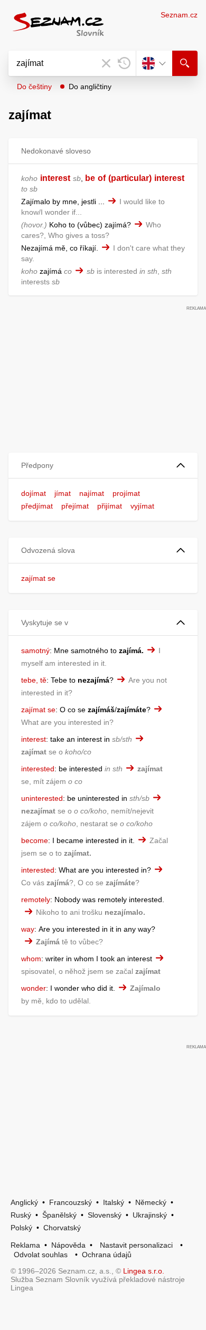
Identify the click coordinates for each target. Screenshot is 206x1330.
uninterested (42, 798)
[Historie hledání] (124, 63)
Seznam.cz (179, 15)
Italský (113, 1202)
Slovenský (104, 1215)
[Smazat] (106, 63)
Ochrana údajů (107, 1254)
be (90, 178)
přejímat (75, 506)
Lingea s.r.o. (143, 1271)
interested (37, 768)
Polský (21, 1227)
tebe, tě (33, 680)
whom (31, 958)
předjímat (37, 506)
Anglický (24, 1202)
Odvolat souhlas (41, 1254)
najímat (91, 493)
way (27, 929)
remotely (35, 899)
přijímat (109, 506)
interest (55, 178)
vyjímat (142, 506)
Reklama (25, 1245)
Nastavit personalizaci (136, 1245)
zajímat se (38, 578)
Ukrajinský (150, 1215)
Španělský (59, 1215)
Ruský (21, 1215)
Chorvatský (62, 1227)
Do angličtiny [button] (90, 86)
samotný (35, 650)
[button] (103, 466)
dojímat (33, 493)
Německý (150, 1202)
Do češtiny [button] (34, 86)
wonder (33, 988)
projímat (126, 493)
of (102, 178)
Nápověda (68, 1245)
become (34, 840)
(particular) (130, 178)
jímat (62, 493)
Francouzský (70, 1202)
